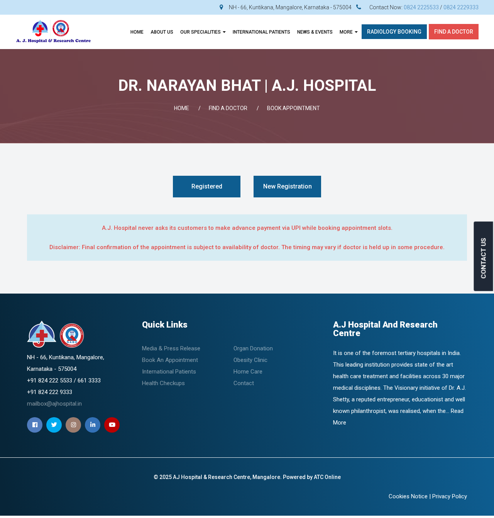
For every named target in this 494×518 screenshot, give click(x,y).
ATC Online (327, 477)
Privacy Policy (449, 496)
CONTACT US (483, 258)
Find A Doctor (453, 32)
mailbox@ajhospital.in (54, 403)
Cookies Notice (408, 496)
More (347, 32)
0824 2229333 (461, 7)
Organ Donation (253, 348)
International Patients (169, 371)
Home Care (247, 371)
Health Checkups (163, 383)
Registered (206, 186)
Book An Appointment (170, 360)
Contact (243, 383)
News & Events (315, 32)
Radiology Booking (394, 32)
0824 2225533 (421, 7)
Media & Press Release (171, 348)
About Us (162, 32)
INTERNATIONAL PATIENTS (261, 32)
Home (137, 32)
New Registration (287, 186)
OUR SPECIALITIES (201, 32)
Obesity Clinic (250, 360)
